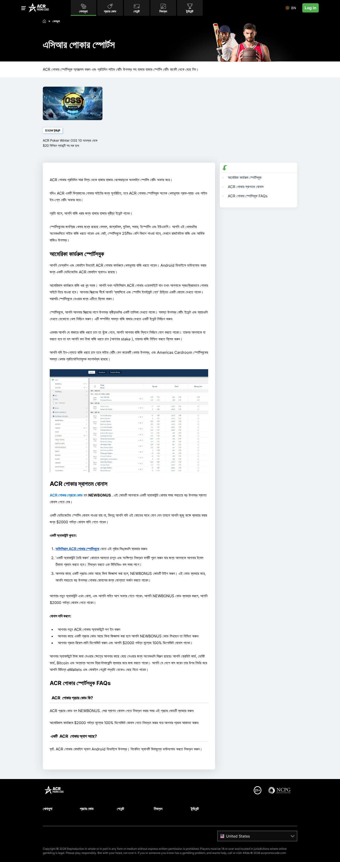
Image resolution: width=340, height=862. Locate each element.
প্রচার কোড (87, 808)
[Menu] (23, 9)
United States (238, 836)
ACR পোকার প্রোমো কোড (66, 495)
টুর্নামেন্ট (195, 808)
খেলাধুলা (47, 808)
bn (293, 8)
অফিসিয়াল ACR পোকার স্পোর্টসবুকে (77, 548)
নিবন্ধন (158, 808)
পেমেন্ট (120, 808)
